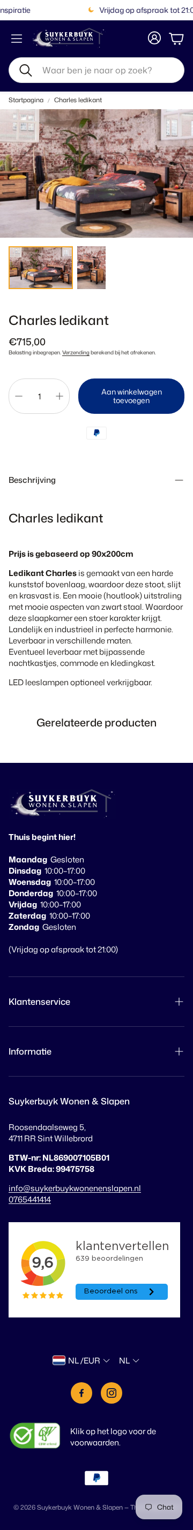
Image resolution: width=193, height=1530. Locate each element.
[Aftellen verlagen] (18, 396)
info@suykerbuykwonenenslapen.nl (75, 1188)
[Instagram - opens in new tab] (111, 1393)
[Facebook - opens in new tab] (81, 1393)
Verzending (76, 352)
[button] (96, 70)
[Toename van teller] (59, 396)
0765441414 (30, 1199)
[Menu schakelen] (17, 39)
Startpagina (26, 100)
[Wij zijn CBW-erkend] (35, 1437)
